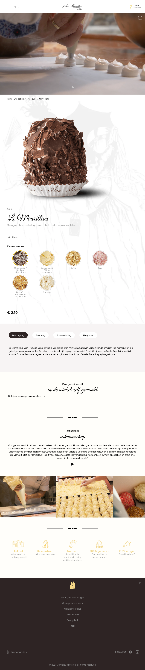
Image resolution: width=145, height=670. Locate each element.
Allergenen (88, 335)
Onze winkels (72, 614)
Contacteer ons (72, 608)
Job (73, 625)
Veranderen (137, 7)
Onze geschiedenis (72, 603)
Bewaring (40, 335)
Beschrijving (18, 335)
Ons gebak (72, 620)
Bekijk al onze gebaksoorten (24, 396)
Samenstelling (64, 335)
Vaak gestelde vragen (73, 597)
